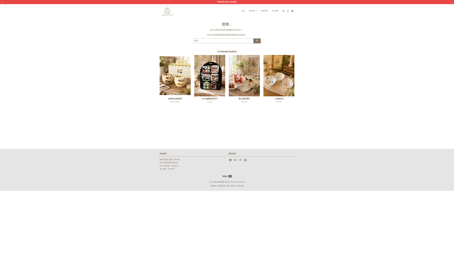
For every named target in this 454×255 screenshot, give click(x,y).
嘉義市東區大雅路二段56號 (169, 159)
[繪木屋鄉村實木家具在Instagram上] (240, 161)
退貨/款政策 (231, 186)
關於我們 (264, 11)
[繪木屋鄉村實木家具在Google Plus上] (235, 161)
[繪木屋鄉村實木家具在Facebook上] (230, 161)
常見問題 (275, 11)
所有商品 (252, 11)
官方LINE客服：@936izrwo (169, 166)
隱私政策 (222, 186)
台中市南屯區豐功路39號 (169, 163)
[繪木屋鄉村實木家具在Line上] (245, 161)
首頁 (243, 11)
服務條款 (214, 186)
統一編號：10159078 (167, 169)
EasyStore (241, 182)
